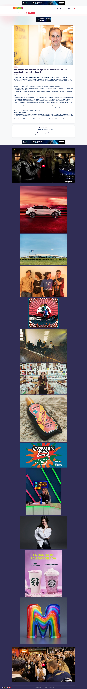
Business (16, 74)
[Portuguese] (8, 687)
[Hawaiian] (4, 687)
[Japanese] (7, 687)
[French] (2, 687)
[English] (1, 687)
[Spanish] (74, 8)
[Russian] (9, 687)
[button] (31, 13)
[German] (3, 687)
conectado (41, 134)
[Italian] (6, 687)
